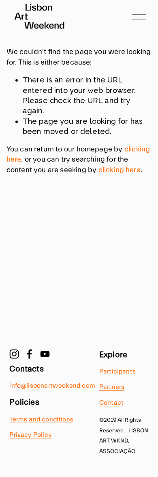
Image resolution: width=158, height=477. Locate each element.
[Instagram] (14, 354)
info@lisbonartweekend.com (52, 385)
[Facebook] (29, 354)
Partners (111, 387)
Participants (117, 371)
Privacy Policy (30, 434)
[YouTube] (45, 354)
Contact (111, 402)
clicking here (119, 170)
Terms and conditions (41, 419)
